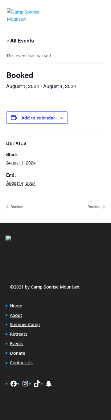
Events (16, 343)
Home (16, 306)
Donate (17, 353)
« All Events (20, 40)
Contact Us (21, 362)
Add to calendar (38, 118)
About (16, 315)
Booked (16, 206)
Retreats (18, 334)
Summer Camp (25, 324)
